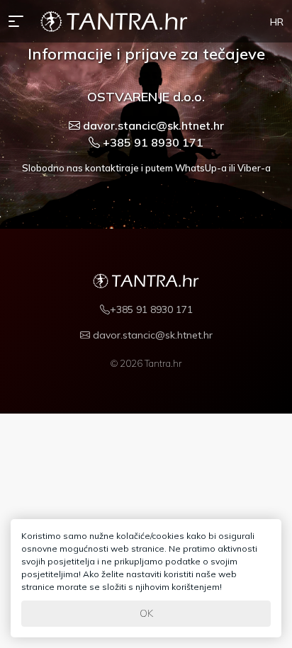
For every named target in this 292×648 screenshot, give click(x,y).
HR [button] (276, 22)
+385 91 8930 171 (151, 142)
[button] (19, 21)
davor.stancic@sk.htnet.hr (152, 125)
